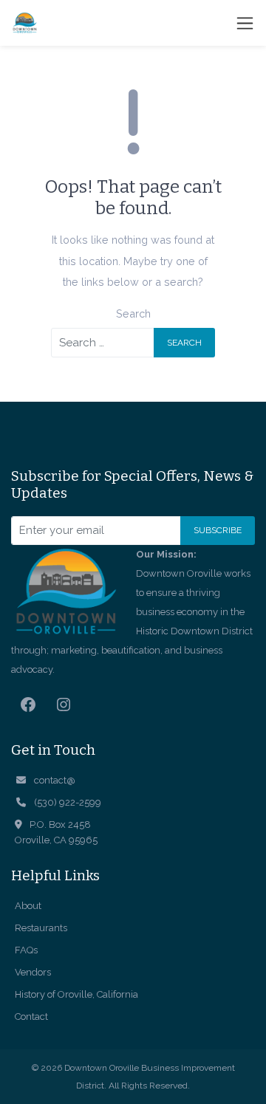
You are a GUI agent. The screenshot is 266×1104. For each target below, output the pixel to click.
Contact (31, 1016)
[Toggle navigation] (245, 23)
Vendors (33, 972)
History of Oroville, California (76, 994)
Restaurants (41, 927)
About (28, 905)
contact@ (54, 780)
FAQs (26, 950)
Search (133, 313)
